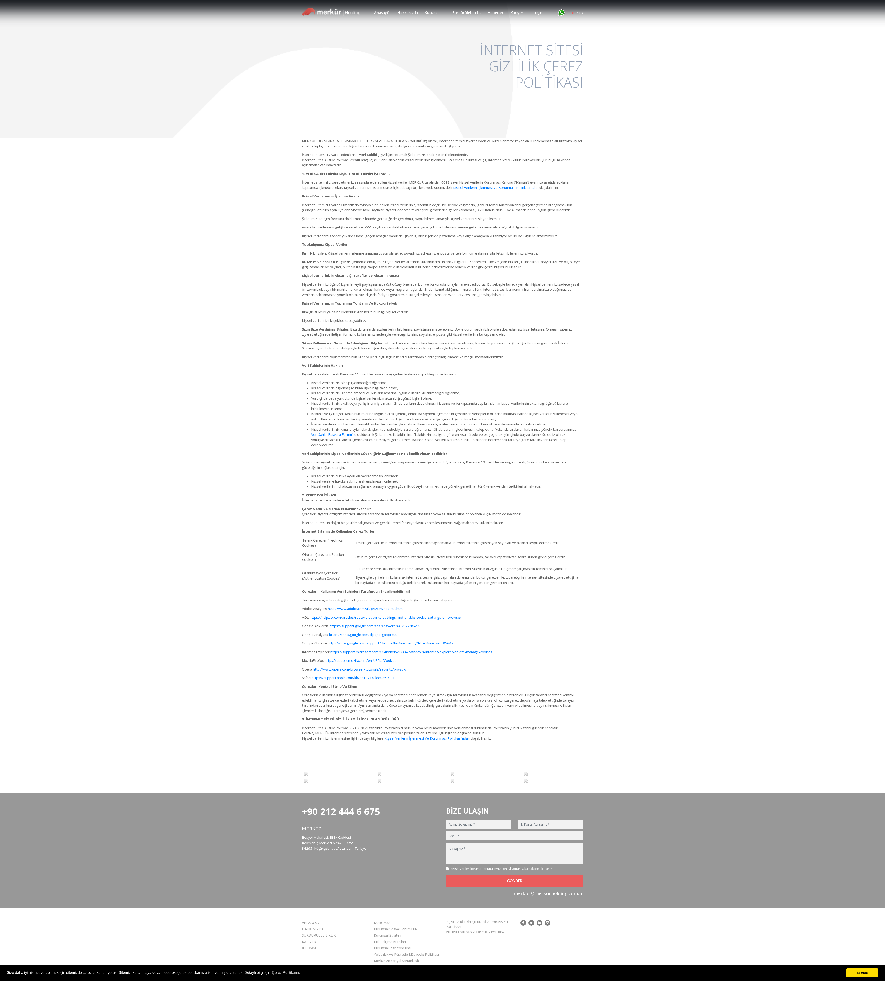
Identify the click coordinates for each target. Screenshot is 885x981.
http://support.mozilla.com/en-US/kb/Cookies (360, 660)
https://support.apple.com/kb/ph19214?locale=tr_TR (353, 677)
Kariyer (516, 12)
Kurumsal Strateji (387, 935)
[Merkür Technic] (479, 781)
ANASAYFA (310, 922)
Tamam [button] (862, 973)
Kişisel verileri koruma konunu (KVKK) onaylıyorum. (501, 869)
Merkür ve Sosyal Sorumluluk (396, 960)
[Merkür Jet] (406, 781)
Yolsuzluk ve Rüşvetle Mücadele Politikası (406, 954)
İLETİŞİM (309, 948)
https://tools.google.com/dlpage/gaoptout (363, 634)
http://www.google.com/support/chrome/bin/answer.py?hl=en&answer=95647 (390, 643)
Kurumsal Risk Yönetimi (392, 948)
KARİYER (309, 941)
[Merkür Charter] (479, 774)
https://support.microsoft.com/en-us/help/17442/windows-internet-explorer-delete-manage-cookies (411, 652)
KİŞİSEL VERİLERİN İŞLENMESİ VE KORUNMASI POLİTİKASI (477, 924)
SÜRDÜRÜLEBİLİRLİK (319, 935)
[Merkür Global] (552, 774)
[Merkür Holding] (331, 12)
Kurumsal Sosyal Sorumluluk (395, 929)
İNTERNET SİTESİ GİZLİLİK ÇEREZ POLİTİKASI (476, 932)
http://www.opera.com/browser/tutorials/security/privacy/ (360, 669)
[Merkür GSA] (333, 781)
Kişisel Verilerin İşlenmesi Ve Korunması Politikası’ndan (495, 187)
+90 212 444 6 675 (341, 811)
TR (573, 13)
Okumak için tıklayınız (537, 869)
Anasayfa (382, 12)
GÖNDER (514, 880)
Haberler (496, 12)
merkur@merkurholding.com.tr (548, 893)
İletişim (536, 12)
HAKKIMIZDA (312, 929)
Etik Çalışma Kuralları (390, 941)
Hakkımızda (408, 12)
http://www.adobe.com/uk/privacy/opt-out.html (365, 608)
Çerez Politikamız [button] (286, 973)
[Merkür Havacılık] (333, 774)
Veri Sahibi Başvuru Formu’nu (333, 434)
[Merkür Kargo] (406, 774)
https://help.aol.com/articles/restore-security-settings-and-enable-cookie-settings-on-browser (385, 617)
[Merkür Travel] (552, 781)
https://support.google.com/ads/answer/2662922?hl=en (375, 626)
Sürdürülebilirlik (466, 12)
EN (581, 13)
